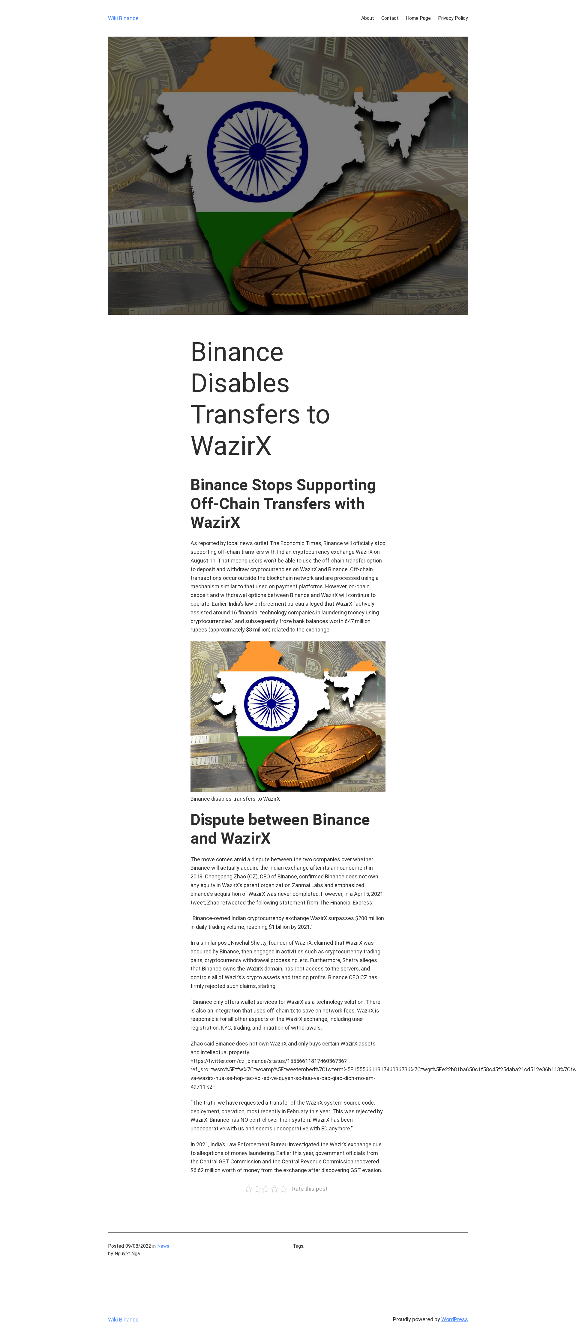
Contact (390, 18)
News (163, 1246)
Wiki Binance (123, 18)
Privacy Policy (453, 18)
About (367, 18)
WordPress (454, 1319)
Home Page (418, 18)
